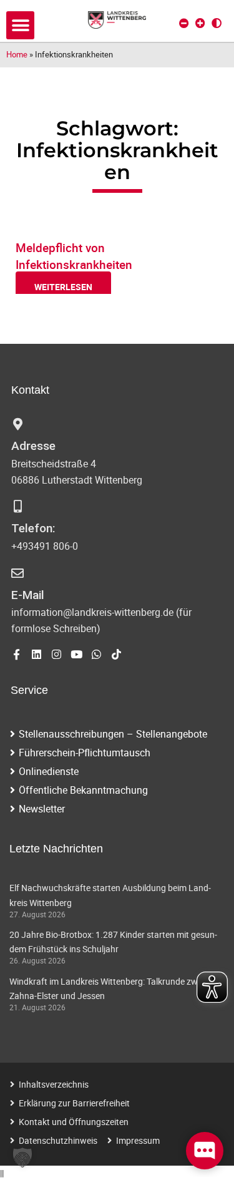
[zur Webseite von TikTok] (116, 654)
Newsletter (42, 809)
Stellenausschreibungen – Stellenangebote (113, 734)
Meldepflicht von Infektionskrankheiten (74, 256)
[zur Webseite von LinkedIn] (36, 654)
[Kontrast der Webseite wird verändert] (217, 23)
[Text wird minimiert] (184, 23)
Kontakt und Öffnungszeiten (74, 1122)
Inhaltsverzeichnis (54, 1084)
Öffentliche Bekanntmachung (83, 790)
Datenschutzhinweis (58, 1140)
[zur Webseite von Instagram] (56, 654)
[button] (20, 25)
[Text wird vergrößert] (200, 23)
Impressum (138, 1140)
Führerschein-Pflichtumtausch (84, 752)
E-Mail (27, 595)
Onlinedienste (49, 771)
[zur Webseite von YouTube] (76, 654)
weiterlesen (63, 287)
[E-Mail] (17, 573)
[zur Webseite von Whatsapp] (96, 654)
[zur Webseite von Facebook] (16, 654)
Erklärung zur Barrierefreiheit (74, 1103)
